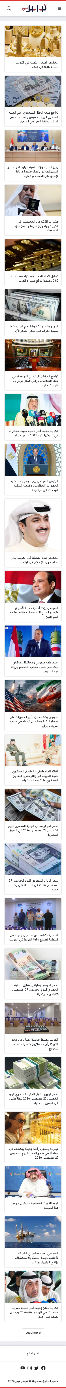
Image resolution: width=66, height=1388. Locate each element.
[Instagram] (29, 1368)
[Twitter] (36, 1368)
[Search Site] (9, 8)
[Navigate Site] (59, 8)
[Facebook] (43, 1368)
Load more (33, 1332)
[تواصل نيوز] (35, 8)
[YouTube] (23, 1368)
